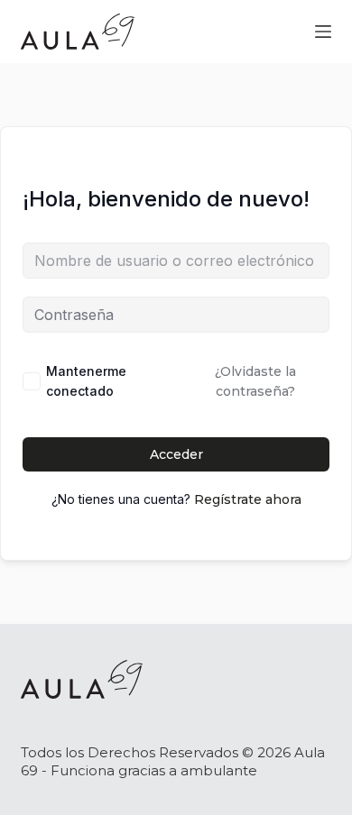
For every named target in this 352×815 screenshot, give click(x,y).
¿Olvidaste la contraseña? (255, 381)
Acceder (176, 454)
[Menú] (323, 31)
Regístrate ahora (247, 499)
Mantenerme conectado (86, 380)
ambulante (219, 770)
